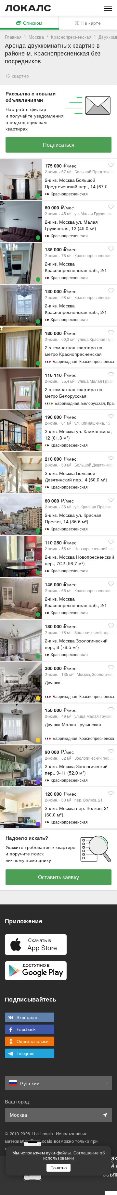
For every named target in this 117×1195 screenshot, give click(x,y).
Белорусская (93, 403)
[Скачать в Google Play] (36, 970)
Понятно (58, 1167)
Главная (13, 37)
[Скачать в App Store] (36, 944)
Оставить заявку (58, 877)
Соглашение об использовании (74, 1155)
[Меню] (108, 8)
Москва (36, 37)
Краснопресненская (71, 37)
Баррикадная (65, 361)
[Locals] (28, 8)
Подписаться (58, 144)
